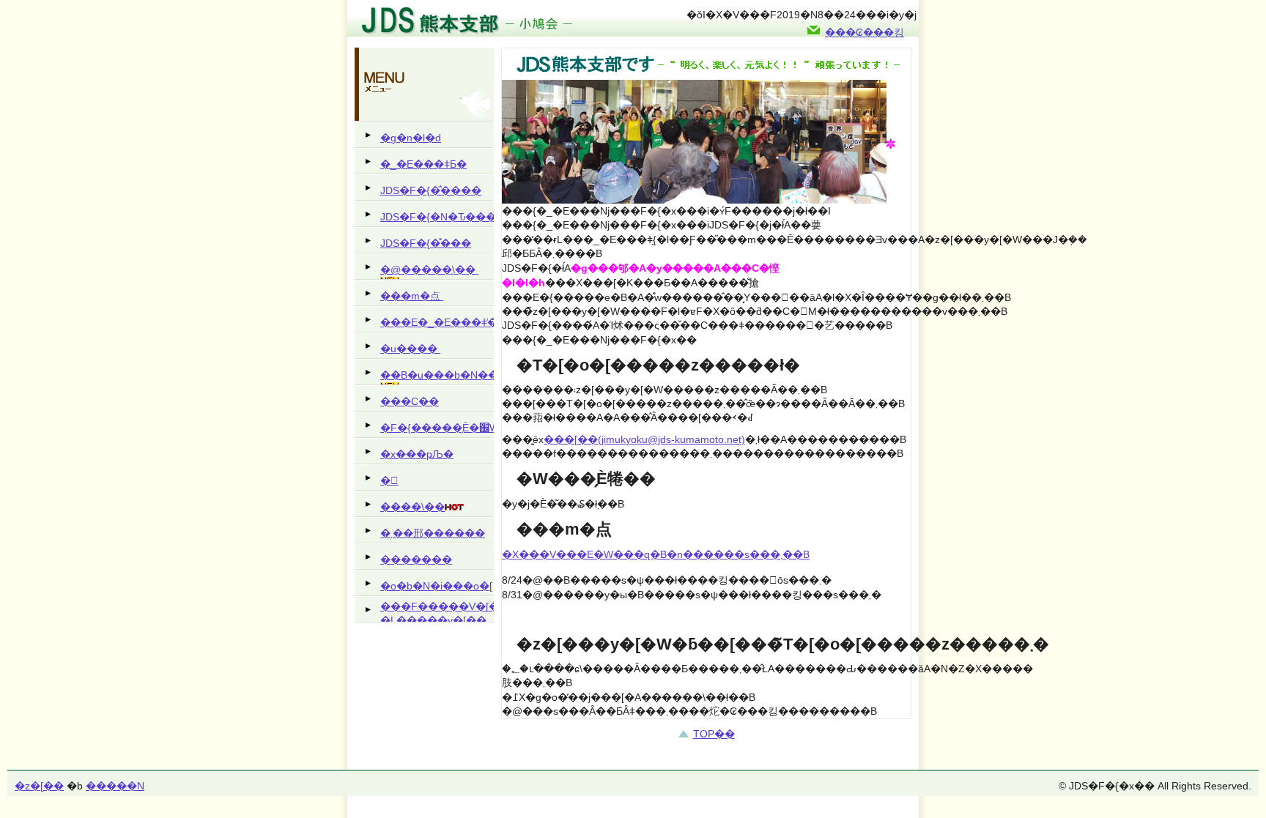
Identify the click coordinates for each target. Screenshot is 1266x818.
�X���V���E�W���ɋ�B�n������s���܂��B (656, 554)
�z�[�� (39, 786)
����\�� (412, 507)
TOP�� (714, 734)
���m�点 (411, 296)
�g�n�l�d (410, 138)
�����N (115, 786)
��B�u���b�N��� (437, 375)
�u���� (410, 348)
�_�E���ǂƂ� (423, 164)
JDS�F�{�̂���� (430, 190)
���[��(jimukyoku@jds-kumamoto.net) (644, 439)
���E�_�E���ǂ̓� (437, 322)
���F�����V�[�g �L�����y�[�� (437, 611)
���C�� (409, 401)
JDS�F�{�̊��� (425, 243)
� (389, 480)
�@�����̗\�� (429, 269)
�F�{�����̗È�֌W (437, 428)
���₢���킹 (864, 32)
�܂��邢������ (432, 533)
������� (416, 559)
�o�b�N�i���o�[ (436, 586)
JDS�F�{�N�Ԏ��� (437, 217)
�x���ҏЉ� (417, 454)
